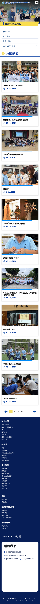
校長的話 (4, 432)
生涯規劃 (4, 481)
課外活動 (4, 478)
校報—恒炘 (7, 41)
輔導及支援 (5, 473)
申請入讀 (4, 440)
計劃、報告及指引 (7, 437)
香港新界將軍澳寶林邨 (14, 552)
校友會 (4, 528)
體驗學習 (4, 486)
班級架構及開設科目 (8, 453)
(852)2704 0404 (28, 559)
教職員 (4, 435)
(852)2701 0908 (12, 559)
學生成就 (4, 499)
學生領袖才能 (6, 483)
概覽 (3, 448)
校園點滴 (6, 31)
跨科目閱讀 (5, 460)
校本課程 (4, 458)
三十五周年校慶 (9, 46)
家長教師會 (5, 526)
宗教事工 (4, 468)
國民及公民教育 (7, 476)
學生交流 (4, 488)
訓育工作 (4, 471)
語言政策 (4, 450)
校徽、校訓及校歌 (7, 427)
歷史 (3, 430)
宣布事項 (6, 36)
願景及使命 (5, 425)
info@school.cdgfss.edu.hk (16, 555)
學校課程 (4, 455)
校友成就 (4, 502)
